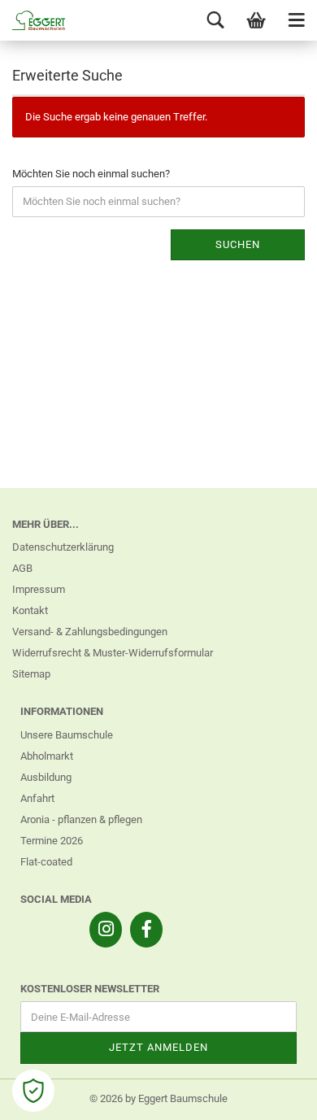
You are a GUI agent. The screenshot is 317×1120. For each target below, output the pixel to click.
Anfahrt (37, 798)
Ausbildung (46, 777)
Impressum (38, 589)
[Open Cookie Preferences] (33, 1091)
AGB (22, 568)
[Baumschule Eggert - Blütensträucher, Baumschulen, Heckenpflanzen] (32, 20)
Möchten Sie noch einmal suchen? (91, 174)
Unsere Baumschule (66, 735)
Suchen (237, 244)
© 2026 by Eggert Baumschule (158, 1098)
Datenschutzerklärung (63, 547)
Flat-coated (46, 862)
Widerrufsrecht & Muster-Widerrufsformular (112, 653)
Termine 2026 (51, 841)
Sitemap (31, 674)
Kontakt (30, 610)
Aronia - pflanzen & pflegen (81, 819)
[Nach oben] (272, 1096)
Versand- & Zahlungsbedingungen (89, 631)
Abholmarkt (46, 756)
